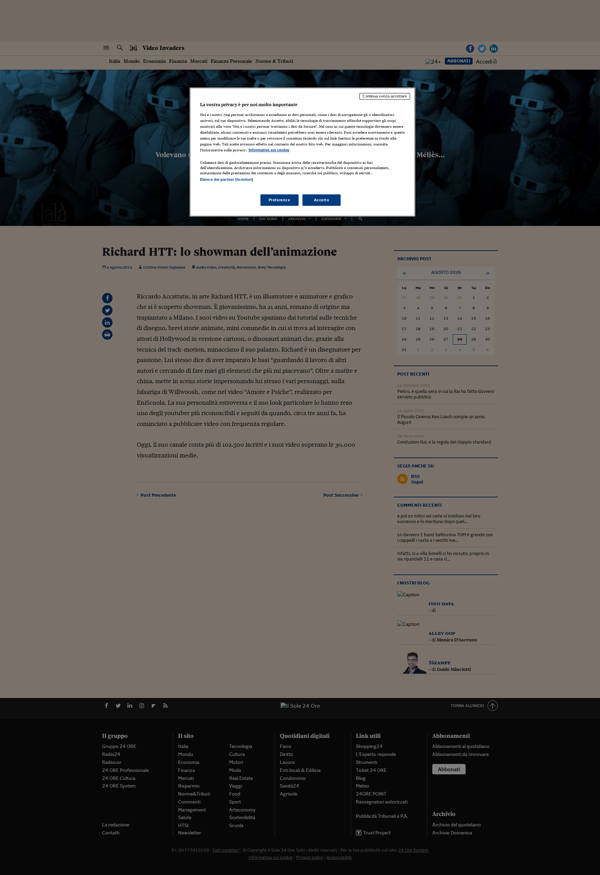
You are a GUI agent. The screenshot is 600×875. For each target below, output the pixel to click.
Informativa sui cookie (269, 150)
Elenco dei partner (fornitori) (226, 179)
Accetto (322, 200)
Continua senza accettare (384, 96)
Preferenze (279, 200)
